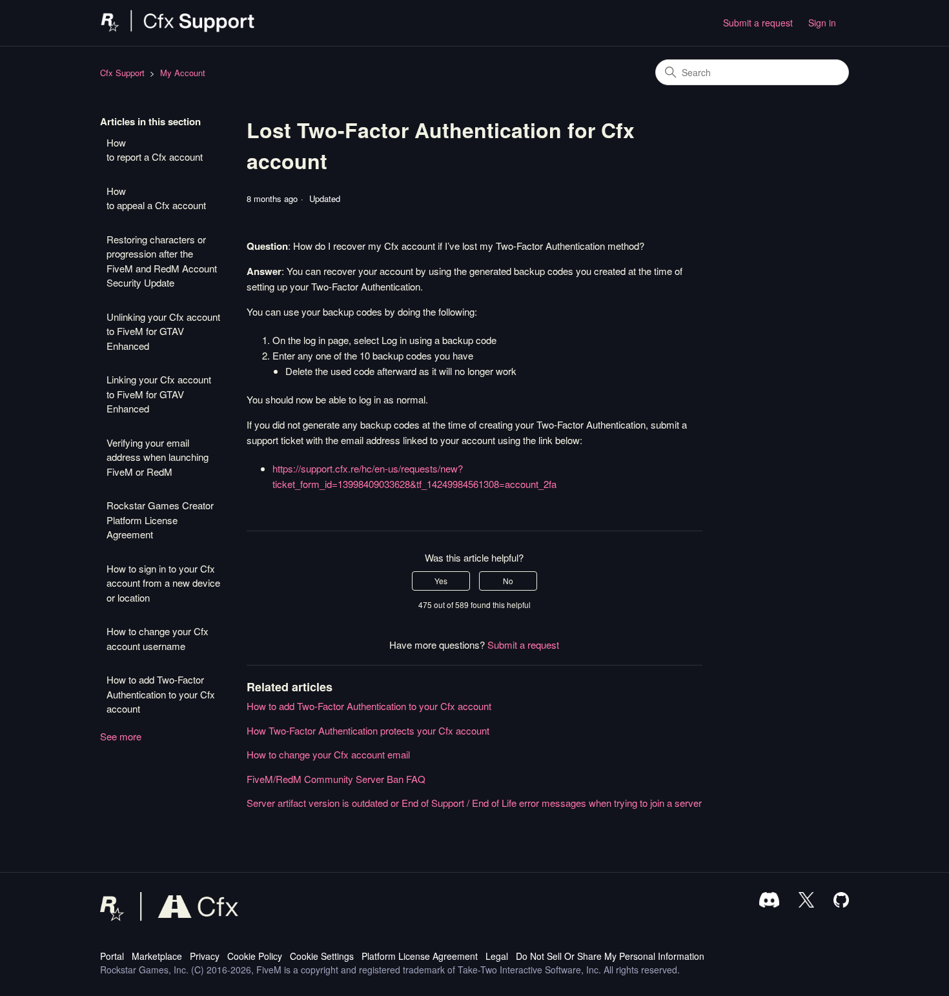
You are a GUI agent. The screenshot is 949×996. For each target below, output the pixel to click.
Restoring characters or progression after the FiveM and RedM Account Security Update (162, 261)
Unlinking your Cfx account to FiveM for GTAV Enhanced (163, 331)
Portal (112, 956)
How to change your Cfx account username (158, 638)
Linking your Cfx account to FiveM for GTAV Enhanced (159, 393)
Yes (440, 580)
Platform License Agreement (420, 956)
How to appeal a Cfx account (156, 198)
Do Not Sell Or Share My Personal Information (610, 956)
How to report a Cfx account (155, 150)
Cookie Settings (322, 956)
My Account (182, 72)
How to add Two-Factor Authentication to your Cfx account (161, 694)
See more (120, 736)
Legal (496, 956)
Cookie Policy (254, 956)
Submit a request (758, 22)
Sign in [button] (822, 22)
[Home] (177, 29)
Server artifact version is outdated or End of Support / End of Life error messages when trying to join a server (474, 802)
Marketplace (157, 956)
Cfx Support (122, 72)
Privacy (204, 956)
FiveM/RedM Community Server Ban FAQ (336, 779)
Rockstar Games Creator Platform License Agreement (160, 519)
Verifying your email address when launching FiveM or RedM (158, 457)
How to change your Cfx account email (328, 754)
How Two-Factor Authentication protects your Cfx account (368, 730)
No (508, 580)
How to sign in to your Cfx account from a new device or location (163, 583)
